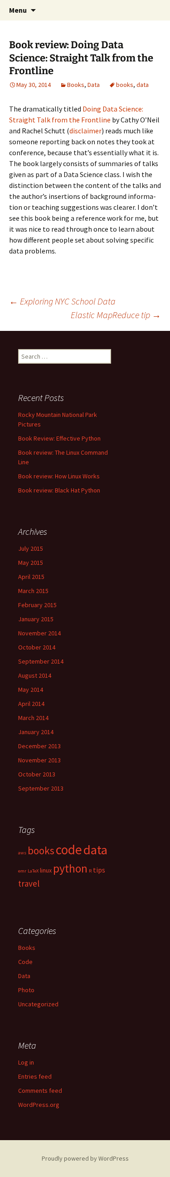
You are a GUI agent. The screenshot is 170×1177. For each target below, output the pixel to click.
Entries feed (35, 1076)
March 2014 (33, 718)
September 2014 (40, 661)
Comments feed (40, 1090)
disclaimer (85, 130)
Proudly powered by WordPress (85, 1158)
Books (75, 85)
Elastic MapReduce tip (116, 314)
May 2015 (30, 562)
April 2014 (31, 704)
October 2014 (36, 647)
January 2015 (35, 619)
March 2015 (33, 591)
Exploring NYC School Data (62, 301)
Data (93, 85)
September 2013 (40, 788)
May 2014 (30, 689)
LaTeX (33, 871)
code (69, 849)
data (142, 85)
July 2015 (30, 548)
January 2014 (35, 732)
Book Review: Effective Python (59, 438)
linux (46, 870)
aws (22, 853)
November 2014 (39, 633)
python (70, 868)
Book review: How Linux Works (59, 476)
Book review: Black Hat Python (59, 490)
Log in (26, 1062)
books (124, 85)
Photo (26, 990)
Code (25, 962)
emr (22, 871)
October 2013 (36, 774)
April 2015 (31, 577)
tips (99, 869)
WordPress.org (38, 1105)
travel (28, 883)
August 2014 (34, 675)
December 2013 (39, 746)
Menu (18, 10)
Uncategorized (38, 1004)
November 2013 (39, 760)
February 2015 (37, 605)
